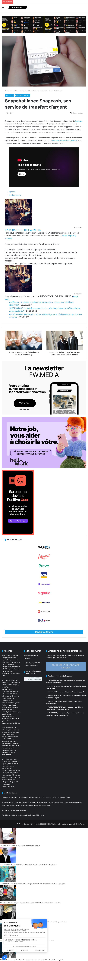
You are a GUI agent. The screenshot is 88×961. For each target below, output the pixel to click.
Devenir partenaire (44, 632)
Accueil (8, 91)
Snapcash (79, 121)
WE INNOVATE (52, 713)
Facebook (73, 140)
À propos (12, 192)
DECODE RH (52, 692)
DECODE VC (52, 701)
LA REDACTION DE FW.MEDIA (23, 230)
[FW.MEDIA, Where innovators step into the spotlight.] (18, 8)
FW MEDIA (51, 680)
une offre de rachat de (61, 140)
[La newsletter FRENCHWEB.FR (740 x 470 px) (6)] (44, 414)
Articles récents (15, 195)
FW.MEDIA (14, 655)
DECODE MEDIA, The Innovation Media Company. (56, 824)
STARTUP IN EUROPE (55, 707)
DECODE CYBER (53, 686)
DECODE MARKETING (55, 695)
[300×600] (18, 534)
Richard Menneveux (26, 805)
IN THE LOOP (17, 91)
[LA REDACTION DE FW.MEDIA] (18, 225)
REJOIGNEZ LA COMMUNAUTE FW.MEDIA (65, 666)
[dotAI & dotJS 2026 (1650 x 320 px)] (44, 24)
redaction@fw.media (30, 665)
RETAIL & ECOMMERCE (22, 95)
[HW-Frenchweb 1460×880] (44, 467)
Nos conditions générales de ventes (14, 810)
